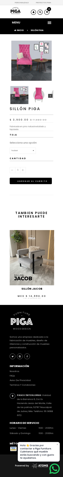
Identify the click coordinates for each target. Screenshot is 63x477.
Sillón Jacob (31, 289)
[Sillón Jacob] (32, 257)
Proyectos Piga (43, 2)
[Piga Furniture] (15, 10)
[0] (46, 12)
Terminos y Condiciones (22, 384)
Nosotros (14, 371)
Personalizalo (22, 2)
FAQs (12, 375)
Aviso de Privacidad (20, 380)
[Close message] (57, 444)
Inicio (20, 30)
